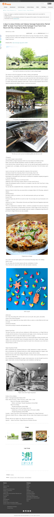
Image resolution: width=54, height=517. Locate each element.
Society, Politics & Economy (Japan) (10, 502)
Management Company (12, 506)
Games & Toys (6, 486)
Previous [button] (6, 436)
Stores (28, 487)
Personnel (29, 499)
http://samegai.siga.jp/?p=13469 (20, 42)
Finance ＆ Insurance (7, 490)
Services (28, 486)
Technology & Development (32, 496)
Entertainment (12, 7)
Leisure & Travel (13, 477)
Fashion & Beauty (30, 7)
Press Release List (11, 10)
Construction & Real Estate (9, 489)
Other (28, 501)
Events (12, 474)
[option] (13, 436)
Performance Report (31, 493)
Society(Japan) (28, 477)
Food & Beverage (21, 7)
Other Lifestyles (20, 477)
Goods (28, 484)
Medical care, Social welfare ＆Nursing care (12, 493)
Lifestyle (5, 7)
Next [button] (48, 436)
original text (16, 18)
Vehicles (5, 487)
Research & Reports (31, 495)
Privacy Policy (10, 508)
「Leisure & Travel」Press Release (25, 10)
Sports (4, 498)
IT (3, 484)
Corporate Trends (30, 492)
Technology (43, 7)
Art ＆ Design (6, 495)
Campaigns (29, 490)
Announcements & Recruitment (33, 498)
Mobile (37, 7)
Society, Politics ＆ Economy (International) (12, 503)
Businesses (50, 7)
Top (5, 10)
